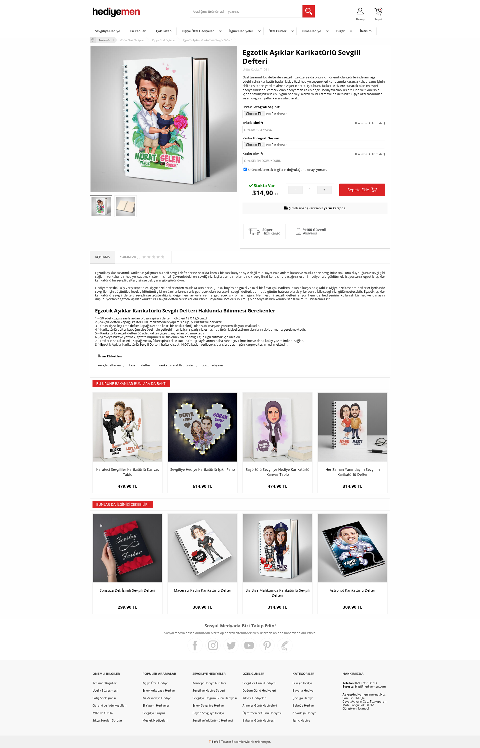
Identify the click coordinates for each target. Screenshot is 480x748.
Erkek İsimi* (252, 122)
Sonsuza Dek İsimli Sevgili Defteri (127, 590)
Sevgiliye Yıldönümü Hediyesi (212, 720)
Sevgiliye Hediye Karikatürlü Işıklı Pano (202, 469)
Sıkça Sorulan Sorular (107, 720)
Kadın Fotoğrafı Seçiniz (261, 138)
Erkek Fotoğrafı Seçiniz (260, 107)
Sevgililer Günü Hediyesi (259, 683)
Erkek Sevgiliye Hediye (208, 705)
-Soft (213, 742)
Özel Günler (277, 31)
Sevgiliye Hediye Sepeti (208, 690)
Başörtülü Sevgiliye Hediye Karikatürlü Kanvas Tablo (278, 472)
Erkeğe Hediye (302, 683)
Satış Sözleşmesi (104, 698)
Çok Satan (164, 31)
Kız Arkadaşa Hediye (156, 698)
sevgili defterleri (109, 365)
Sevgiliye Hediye (107, 31)
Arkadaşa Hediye (304, 713)
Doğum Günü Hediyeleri (259, 690)
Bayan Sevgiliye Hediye (208, 713)
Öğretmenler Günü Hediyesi (262, 713)
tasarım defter (139, 365)
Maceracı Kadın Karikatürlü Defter (202, 590)
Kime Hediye (311, 31)
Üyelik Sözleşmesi (105, 690)
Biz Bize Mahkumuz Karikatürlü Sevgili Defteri (278, 593)
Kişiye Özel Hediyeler (198, 31)
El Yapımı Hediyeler (156, 705)
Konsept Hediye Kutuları (209, 683)
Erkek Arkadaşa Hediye (158, 690)
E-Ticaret (224, 742)
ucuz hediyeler (212, 365)
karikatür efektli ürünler (176, 365)
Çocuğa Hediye (303, 698)
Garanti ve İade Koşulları (109, 705)
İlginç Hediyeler (241, 31)
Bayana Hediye (303, 690)
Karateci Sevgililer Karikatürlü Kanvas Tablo (127, 472)
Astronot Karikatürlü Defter (352, 590)
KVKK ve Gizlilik (102, 713)
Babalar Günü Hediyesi (258, 720)
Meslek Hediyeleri (155, 720)
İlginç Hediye (301, 720)
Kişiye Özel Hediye (155, 683)
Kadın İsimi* (252, 153)
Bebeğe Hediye (303, 705)
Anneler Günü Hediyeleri (259, 705)
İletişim (366, 31)
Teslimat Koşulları (104, 683)
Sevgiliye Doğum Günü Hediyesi (214, 698)
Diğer (340, 31)
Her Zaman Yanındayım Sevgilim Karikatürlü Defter (353, 472)
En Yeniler (138, 31)
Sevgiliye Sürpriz (154, 713)
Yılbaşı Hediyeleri (254, 698)
